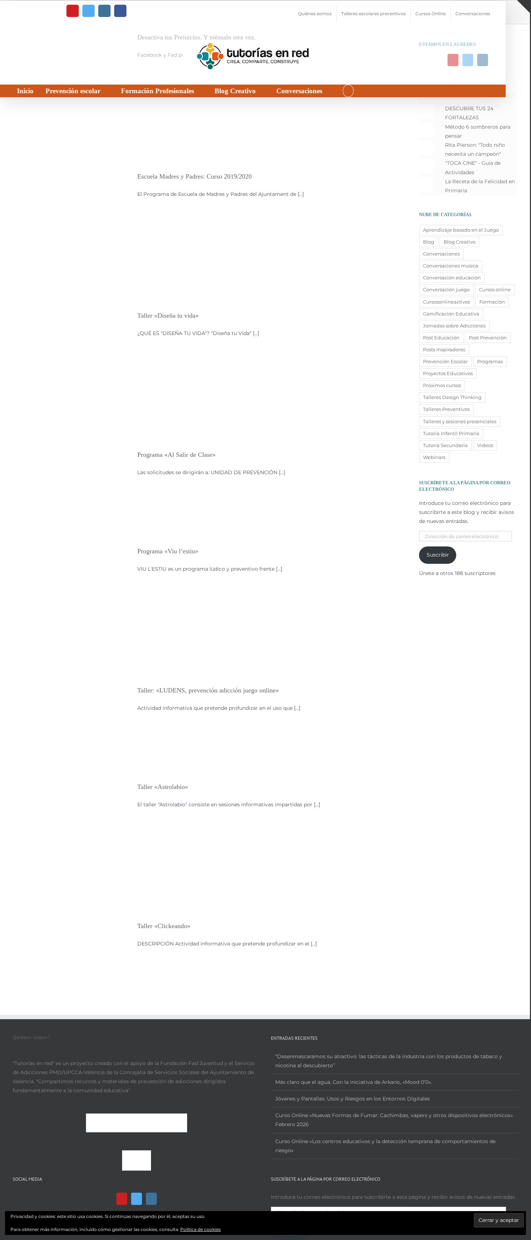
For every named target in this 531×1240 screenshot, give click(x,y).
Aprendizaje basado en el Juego (461, 230)
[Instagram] (151, 1199)
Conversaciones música (450, 266)
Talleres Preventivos (446, 409)
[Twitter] (136, 1199)
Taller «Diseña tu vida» (168, 315)
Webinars (434, 457)
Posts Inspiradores (444, 349)
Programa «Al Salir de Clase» (176, 454)
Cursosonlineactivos (446, 302)
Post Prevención (488, 337)
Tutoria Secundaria (445, 445)
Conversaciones (441, 254)
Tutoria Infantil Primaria (451, 433)
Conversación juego (446, 289)
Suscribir (438, 555)
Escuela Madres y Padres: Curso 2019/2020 (194, 176)
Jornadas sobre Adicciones (454, 326)
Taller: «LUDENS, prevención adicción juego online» (208, 690)
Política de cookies (200, 1229)
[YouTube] (121, 1199)
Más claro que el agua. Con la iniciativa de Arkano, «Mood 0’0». (353, 1082)
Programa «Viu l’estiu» (167, 551)
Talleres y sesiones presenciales (459, 421)
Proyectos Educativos (448, 373)
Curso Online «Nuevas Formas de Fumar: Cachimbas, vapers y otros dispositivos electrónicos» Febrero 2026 (394, 1120)
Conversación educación (452, 277)
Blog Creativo (459, 242)
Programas (490, 361)
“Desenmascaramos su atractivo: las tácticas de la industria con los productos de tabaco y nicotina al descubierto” (388, 1061)
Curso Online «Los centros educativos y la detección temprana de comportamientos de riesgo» (385, 1146)
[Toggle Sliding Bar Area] (523, 6)
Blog (428, 242)
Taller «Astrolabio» (162, 786)
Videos (485, 445)
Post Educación (441, 337)
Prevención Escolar (445, 361)
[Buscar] (348, 91)
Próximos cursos (442, 385)
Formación (492, 302)
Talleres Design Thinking (452, 397)
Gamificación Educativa (451, 314)
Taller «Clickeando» (163, 926)
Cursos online (495, 289)
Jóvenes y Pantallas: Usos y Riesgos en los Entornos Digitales (352, 1098)
